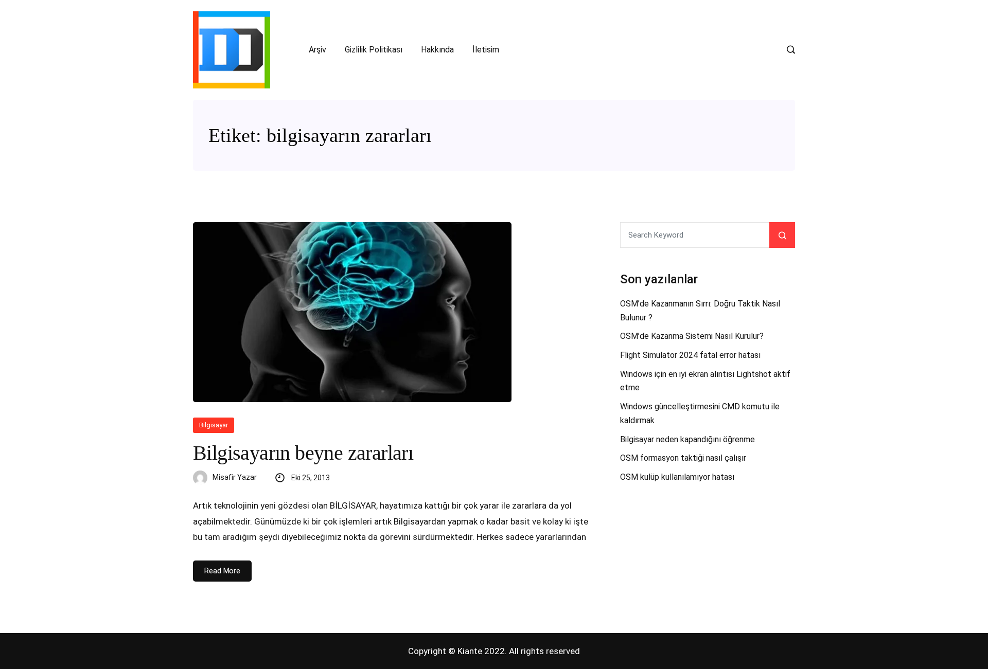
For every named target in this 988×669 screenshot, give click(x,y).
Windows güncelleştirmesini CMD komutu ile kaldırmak (700, 413)
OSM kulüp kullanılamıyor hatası (677, 477)
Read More (222, 570)
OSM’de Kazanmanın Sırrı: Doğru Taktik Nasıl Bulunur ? (700, 310)
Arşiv (317, 50)
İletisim (485, 50)
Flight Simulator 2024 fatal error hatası (690, 355)
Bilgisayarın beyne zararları (303, 452)
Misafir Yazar (235, 477)
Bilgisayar (213, 425)
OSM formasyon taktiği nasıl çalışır (683, 458)
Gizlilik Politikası (373, 50)
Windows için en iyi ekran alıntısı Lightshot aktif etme (705, 381)
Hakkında (437, 50)
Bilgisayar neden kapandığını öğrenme (687, 439)
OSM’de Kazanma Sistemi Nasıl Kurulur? (692, 336)
